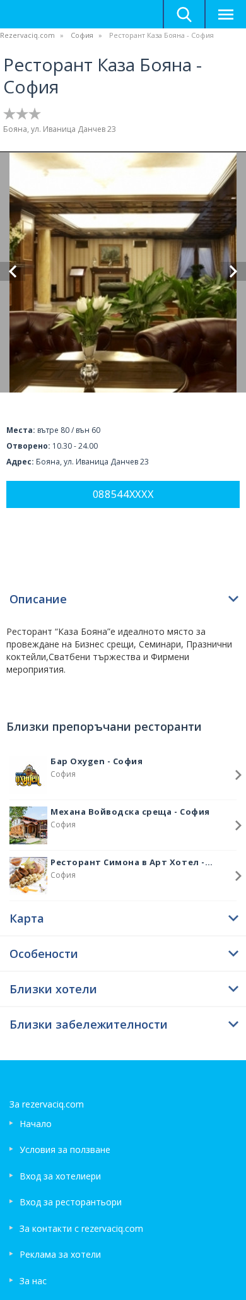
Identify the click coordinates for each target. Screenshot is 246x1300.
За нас (33, 1281)
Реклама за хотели (60, 1254)
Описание (38, 598)
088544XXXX (123, 494)
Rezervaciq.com (27, 35)
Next (233, 271)
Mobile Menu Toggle (225, 14)
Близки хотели (53, 988)
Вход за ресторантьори (71, 1202)
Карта (26, 918)
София (82, 35)
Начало (36, 1124)
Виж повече (238, 775)
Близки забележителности (88, 1024)
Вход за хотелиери (60, 1176)
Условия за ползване (65, 1149)
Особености (43, 953)
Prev (12, 271)
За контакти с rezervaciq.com (81, 1228)
